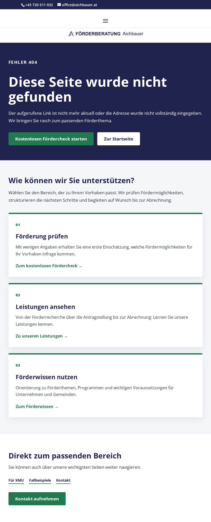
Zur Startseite (118, 139)
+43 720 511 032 (39, 4)
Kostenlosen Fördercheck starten (51, 139)
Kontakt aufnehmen (37, 499)
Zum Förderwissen (35, 406)
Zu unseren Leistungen (39, 336)
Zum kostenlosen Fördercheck (46, 266)
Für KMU (16, 480)
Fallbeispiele (40, 480)
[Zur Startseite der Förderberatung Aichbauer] (105, 34)
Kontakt (63, 480)
